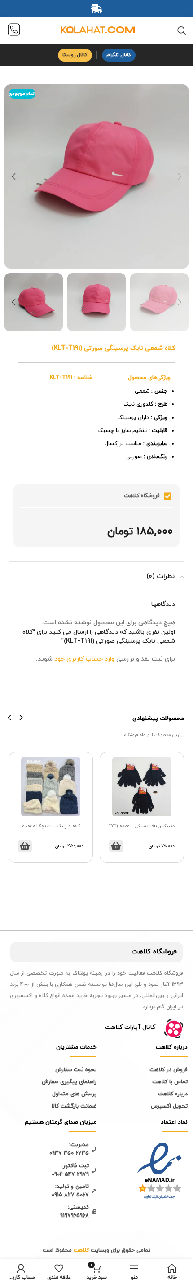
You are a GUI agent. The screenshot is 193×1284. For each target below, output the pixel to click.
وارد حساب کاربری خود (84, 659)
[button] (10, 718)
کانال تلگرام (118, 54)
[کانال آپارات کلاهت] (173, 1028)
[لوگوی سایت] (96, 30)
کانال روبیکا (75, 54)
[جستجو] (182, 31)
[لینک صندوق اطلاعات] (14, 30)
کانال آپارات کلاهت (130, 1027)
